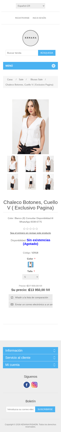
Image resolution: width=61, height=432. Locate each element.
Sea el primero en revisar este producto (30, 233)
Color (30, 258)
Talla (30, 271)
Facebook (27, 385)
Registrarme (22, 18)
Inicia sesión (39, 18)
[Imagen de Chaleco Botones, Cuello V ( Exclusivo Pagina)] (13, 164)
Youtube (34, 385)
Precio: (22, 285)
